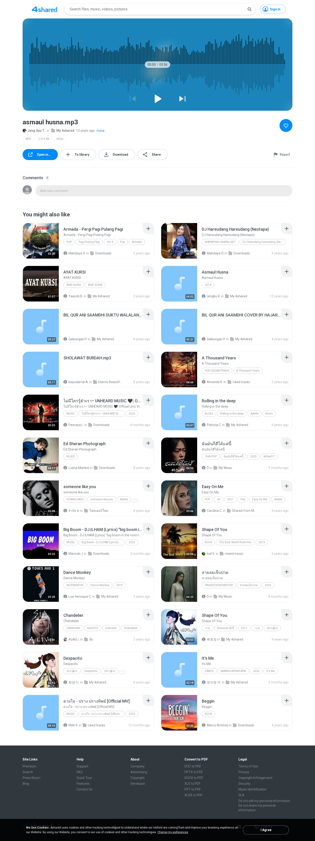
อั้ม (91, 639)
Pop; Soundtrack (217, 370)
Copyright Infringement (255, 778)
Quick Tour (84, 778)
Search (28, 772)
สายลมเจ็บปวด (249, 585)
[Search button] (249, 9)
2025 (253, 456)
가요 (207, 628)
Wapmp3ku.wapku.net (220, 242)
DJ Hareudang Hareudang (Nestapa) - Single (264, 242)
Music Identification (252, 789)
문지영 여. (214, 682)
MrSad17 (269, 456)
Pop (69, 242)
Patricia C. (214, 425)
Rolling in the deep (232, 413)
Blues (209, 413)
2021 (230, 499)
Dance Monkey (99, 585)
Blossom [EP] (225, 628)
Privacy (243, 772)
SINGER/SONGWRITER (219, 585)
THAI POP (211, 456)
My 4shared (65, 130)
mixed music (234, 553)
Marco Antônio (217, 725)
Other (59, 138)
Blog (26, 783)
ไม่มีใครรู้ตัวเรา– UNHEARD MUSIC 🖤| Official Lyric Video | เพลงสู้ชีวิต (103, 413)
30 (218, 499)
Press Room (31, 778)
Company (138, 766)
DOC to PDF (192, 766)
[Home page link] (44, 9)
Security (244, 783)
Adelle (254, 413)
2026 (132, 413)
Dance (209, 671)
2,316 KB (43, 138)
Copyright (138, 778)
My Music (225, 468)
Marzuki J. (75, 553)
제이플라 (272, 628)
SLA (241, 795)
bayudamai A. (78, 382)
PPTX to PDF (193, 772)
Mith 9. (73, 725)
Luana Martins (78, 468)
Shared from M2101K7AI (244, 511)
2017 (244, 628)
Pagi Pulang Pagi (89, 242)
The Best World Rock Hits (235, 542)
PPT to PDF (192, 789)
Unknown (73, 628)
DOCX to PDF (193, 778)
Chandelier (131, 628)
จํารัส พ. (74, 511)
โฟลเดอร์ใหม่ (98, 511)
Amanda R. (215, 382)
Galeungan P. (77, 339)
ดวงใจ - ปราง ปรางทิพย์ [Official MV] (103, 714)
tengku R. (213, 296)
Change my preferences (173, 832)
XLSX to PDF (193, 795)
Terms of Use (248, 766)
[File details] (41, 241)
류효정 (212, 639)
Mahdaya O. (77, 253)
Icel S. (211, 553)
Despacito (90, 671)
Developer (138, 783)
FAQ (80, 772)
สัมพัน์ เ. (74, 639)
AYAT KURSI (73, 284)
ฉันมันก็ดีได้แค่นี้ (233, 456)
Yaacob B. (75, 296)
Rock (208, 542)
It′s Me (270, 671)
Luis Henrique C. (80, 596)
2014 (110, 242)
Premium (29, 766)
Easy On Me (259, 499)
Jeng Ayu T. (36, 130)
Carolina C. (214, 511)
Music (70, 413)
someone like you (101, 499)
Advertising (139, 772)
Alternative (74, 585)
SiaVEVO (92, 628)
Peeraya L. (76, 425)
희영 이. (74, 682)
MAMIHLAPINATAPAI (233, 671)
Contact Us (84, 789)
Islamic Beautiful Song (110, 382)
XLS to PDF (192, 783)
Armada (137, 242)
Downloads (103, 253)
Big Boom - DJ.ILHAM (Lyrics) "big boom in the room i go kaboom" (103, 542)
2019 (262, 542)
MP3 (28, 138)
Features (83, 783)
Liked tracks (241, 382)
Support (82, 766)
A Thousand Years (248, 370)
